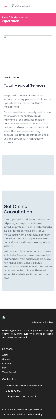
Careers (6, 359)
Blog (4, 368)
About (5, 355)
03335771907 (14, 391)
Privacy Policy (35, 414)
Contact (6, 363)
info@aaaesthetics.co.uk (21, 396)
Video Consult (9, 372)
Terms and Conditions (13, 414)
